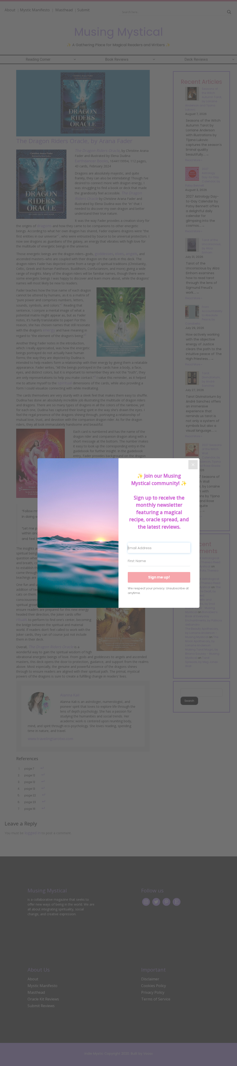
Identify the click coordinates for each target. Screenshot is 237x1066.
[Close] (193, 464)
